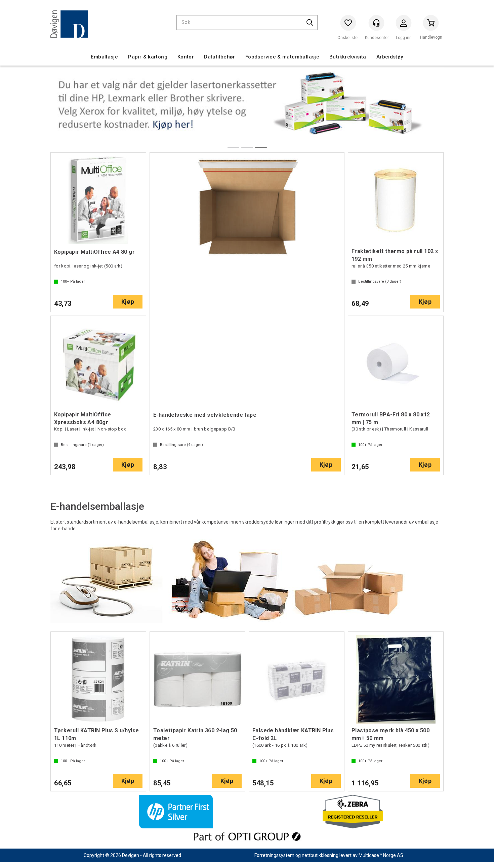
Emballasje (104, 57)
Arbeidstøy (389, 57)
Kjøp (127, 301)
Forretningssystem (274, 855)
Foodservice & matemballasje (282, 57)
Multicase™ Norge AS (381, 855)
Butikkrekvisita (347, 57)
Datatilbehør (219, 57)
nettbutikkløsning (320, 855)
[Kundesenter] (376, 23)
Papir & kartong (147, 57)
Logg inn (404, 24)
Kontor (185, 57)
